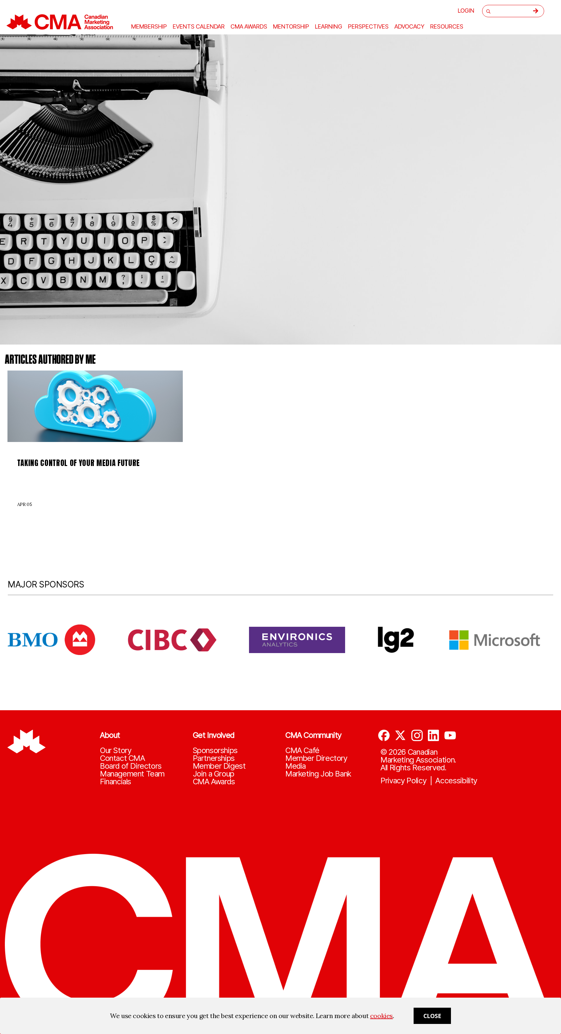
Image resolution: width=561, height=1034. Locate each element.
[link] (95, 406)
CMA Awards (214, 782)
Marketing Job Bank (318, 774)
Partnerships (214, 758)
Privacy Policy (403, 781)
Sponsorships (215, 750)
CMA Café (302, 750)
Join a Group (213, 774)
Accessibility (456, 781)
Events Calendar (199, 27)
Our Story (115, 750)
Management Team (132, 774)
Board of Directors (131, 766)
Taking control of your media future (78, 463)
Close (432, 1016)
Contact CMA (122, 758)
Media (295, 766)
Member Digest (219, 766)
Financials (115, 782)
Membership (149, 27)
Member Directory (316, 758)
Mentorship (291, 27)
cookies (381, 1016)
